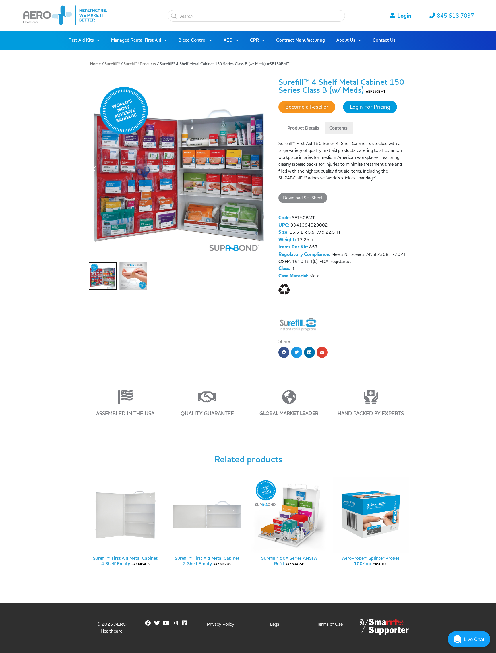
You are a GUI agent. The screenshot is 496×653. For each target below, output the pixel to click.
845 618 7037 (455, 16)
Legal (275, 624)
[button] (283, 352)
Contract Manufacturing (300, 40)
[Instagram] (175, 623)
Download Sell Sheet (303, 198)
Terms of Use (330, 624)
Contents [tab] (338, 128)
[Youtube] (166, 623)
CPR (254, 40)
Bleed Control (192, 40)
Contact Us (384, 40)
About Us (345, 40)
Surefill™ (112, 64)
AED (228, 40)
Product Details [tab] (303, 128)
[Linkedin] (184, 623)
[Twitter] (157, 623)
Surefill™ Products (139, 64)
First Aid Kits (81, 40)
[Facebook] (147, 623)
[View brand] (298, 324)
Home (95, 64)
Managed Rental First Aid (136, 40)
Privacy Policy (220, 624)
